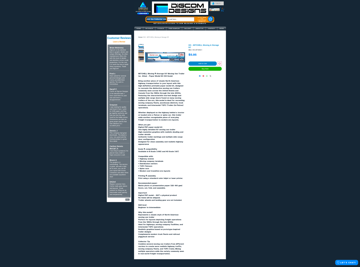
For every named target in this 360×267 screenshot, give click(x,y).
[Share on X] (210, 76)
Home (140, 37)
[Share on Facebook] (200, 76)
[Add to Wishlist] (220, 63)
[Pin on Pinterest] (203, 76)
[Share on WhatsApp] (207, 76)
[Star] (210, 18)
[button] (222, 10)
